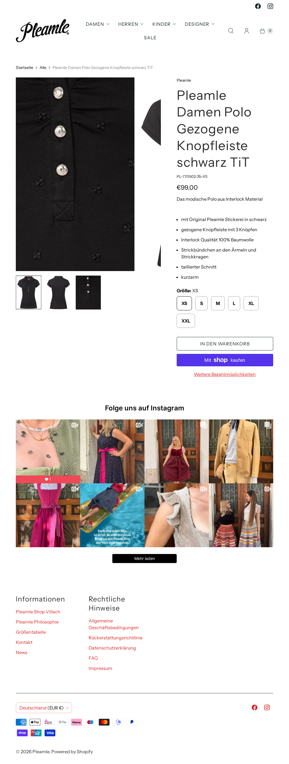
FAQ (93, 658)
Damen (95, 24)
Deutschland (41, 708)
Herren (128, 24)
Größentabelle (31, 632)
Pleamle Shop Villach (38, 611)
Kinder (161, 24)
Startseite (24, 67)
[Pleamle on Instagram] (270, 6)
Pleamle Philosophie (37, 622)
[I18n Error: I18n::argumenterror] (28, 292)
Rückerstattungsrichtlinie (116, 637)
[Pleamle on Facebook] (258, 6)
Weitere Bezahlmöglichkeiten (225, 374)
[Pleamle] (42, 30)
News (21, 652)
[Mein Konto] (247, 31)
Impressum (100, 668)
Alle (43, 67)
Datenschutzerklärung (112, 648)
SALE (150, 37)
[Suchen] (231, 31)
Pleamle (40, 751)
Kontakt (24, 642)
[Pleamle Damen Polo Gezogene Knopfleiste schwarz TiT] (88, 174)
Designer (197, 24)
